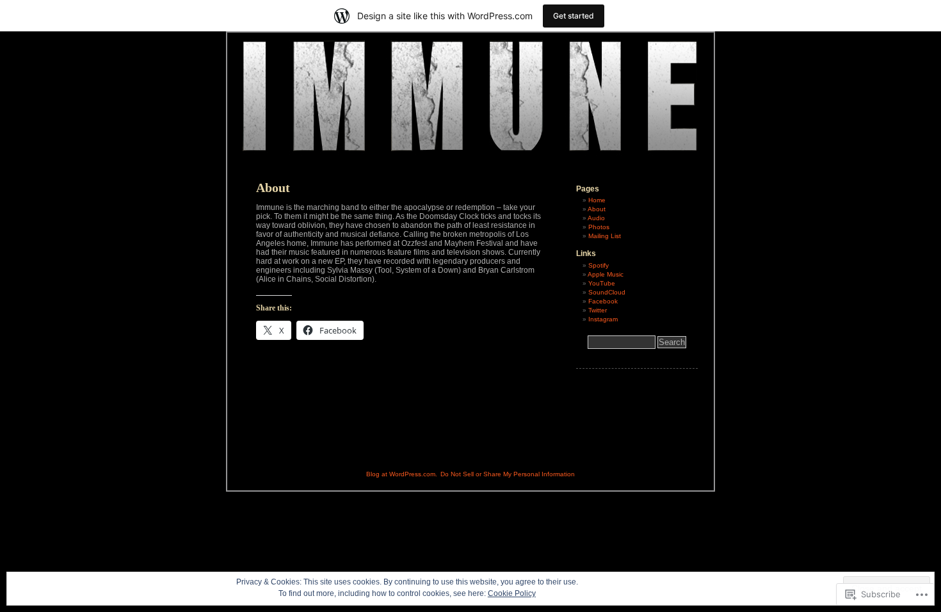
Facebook (603, 301)
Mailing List (604, 235)
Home (597, 200)
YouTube (601, 283)
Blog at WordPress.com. (401, 474)
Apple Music (605, 274)
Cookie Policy (512, 593)
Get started (573, 15)
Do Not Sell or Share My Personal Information (507, 474)
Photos (598, 226)
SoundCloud (606, 292)
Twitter (597, 310)
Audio (596, 217)
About (597, 209)
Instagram (603, 319)
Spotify (598, 265)
